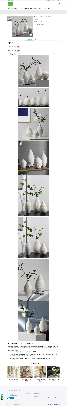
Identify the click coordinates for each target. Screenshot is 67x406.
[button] (59, 4)
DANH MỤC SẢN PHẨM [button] (13, 8)
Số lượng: (35, 21)
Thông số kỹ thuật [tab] (37, 39)
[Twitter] (51, 398)
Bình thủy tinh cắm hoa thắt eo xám (54, 379)
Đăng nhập (58, 0)
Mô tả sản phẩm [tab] (29, 39)
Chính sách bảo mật (36, 392)
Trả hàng (35, 390)
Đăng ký (54, 0)
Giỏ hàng (48, 393)
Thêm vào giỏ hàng (40, 24)
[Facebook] (48, 398)
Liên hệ (26, 399)
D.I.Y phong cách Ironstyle (45, 8)
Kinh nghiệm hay (33, 8)
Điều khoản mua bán (36, 396)
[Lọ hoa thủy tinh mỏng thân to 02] (13, 372)
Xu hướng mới (26, 8)
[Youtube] (55, 398)
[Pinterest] (57, 398)
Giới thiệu (26, 392)
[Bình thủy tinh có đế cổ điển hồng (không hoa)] (26, 372)
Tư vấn (38, 8)
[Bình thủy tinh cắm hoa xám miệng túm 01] (40, 372)
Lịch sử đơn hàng (48, 0)
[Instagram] (53, 398)
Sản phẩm (11, 15)
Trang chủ (21, 8)
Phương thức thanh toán (37, 393)
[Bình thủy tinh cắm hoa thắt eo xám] (53, 372)
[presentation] (6, 374)
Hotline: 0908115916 (10, 0)
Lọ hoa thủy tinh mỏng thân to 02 (13, 379)
